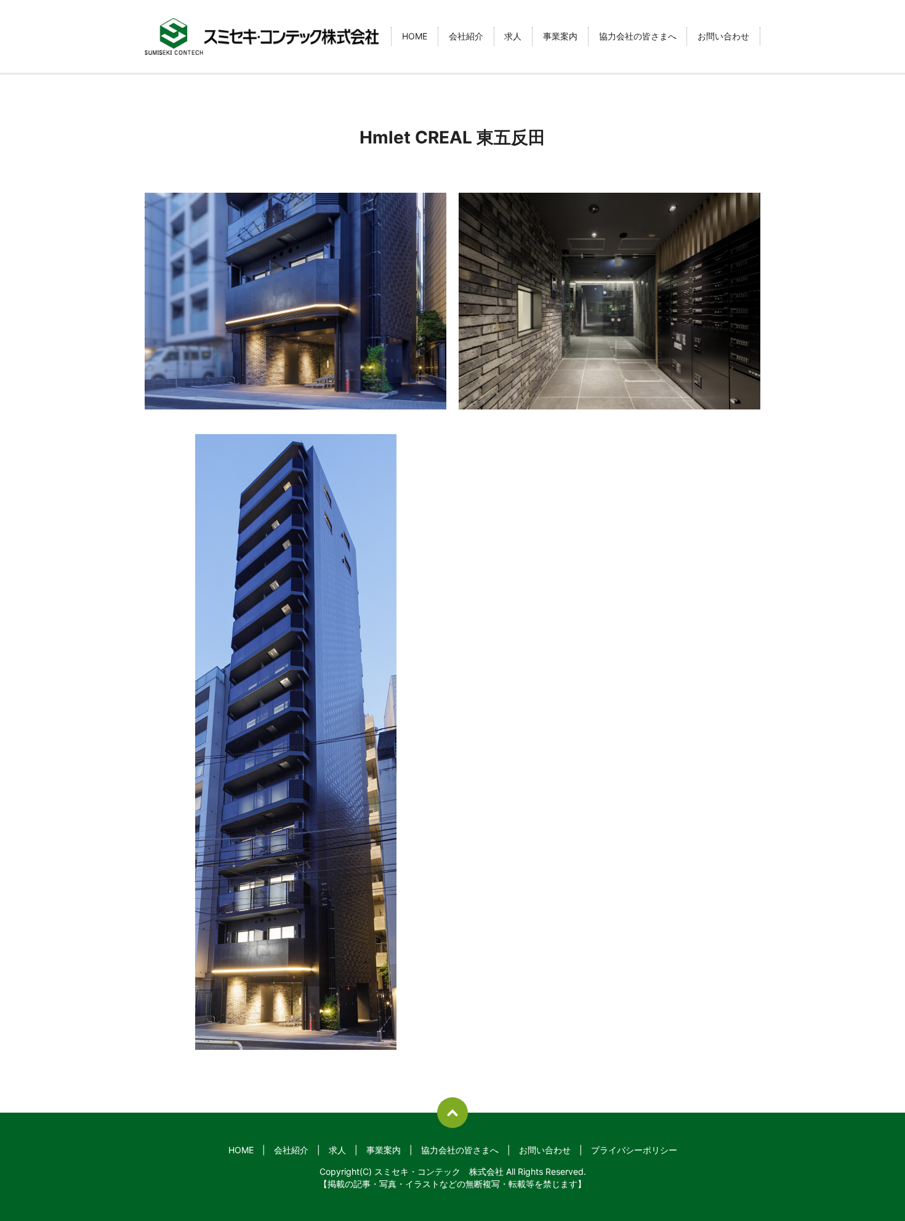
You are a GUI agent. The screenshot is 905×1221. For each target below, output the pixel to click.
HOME (414, 36)
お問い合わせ (723, 36)
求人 (512, 36)
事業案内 (560, 36)
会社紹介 (466, 36)
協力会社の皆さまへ (638, 36)
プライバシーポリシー (634, 1150)
